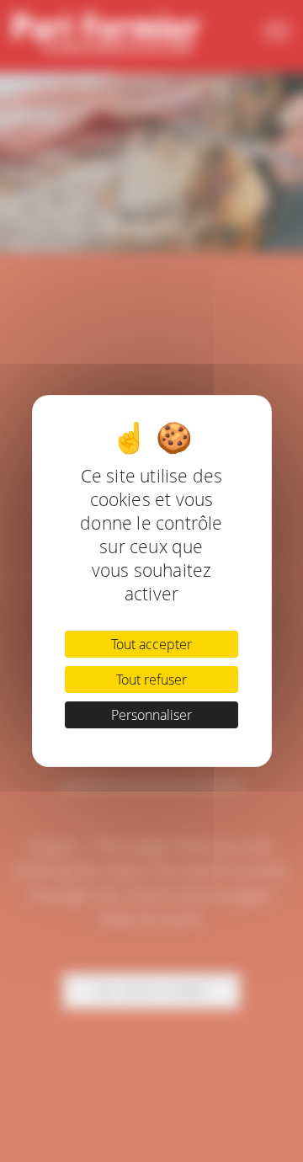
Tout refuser (151, 679)
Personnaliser (151, 715)
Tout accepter (151, 644)
